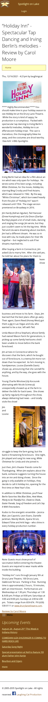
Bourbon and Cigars (12, 661)
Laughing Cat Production (29, 694)
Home (8, 67)
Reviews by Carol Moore (14, 611)
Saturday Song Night (12, 646)
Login (24, 11)
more (4, 666)
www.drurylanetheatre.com (28, 605)
